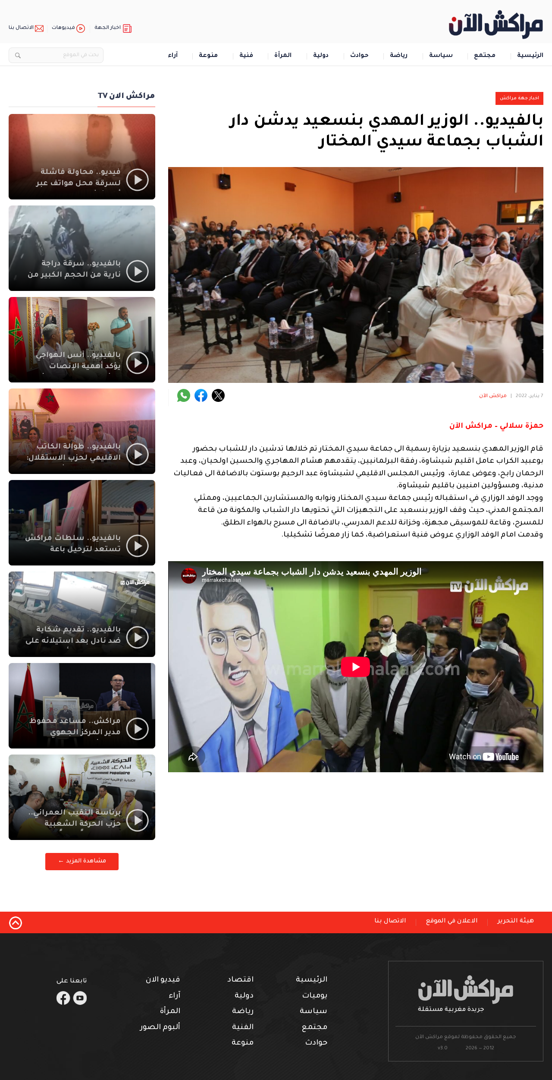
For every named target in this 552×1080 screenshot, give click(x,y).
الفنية (243, 1028)
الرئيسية (530, 56)
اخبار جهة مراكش (519, 98)
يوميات (314, 996)
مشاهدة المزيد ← (82, 861)
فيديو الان (163, 980)
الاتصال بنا (21, 28)
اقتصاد (240, 980)
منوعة (208, 56)
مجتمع (485, 56)
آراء (173, 56)
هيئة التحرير (516, 921)
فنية (246, 56)
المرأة (283, 56)
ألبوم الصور (160, 1028)
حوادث (359, 56)
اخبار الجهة (107, 28)
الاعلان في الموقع (452, 921)
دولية (321, 56)
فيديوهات (63, 28)
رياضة (399, 56)
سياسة (441, 56)
